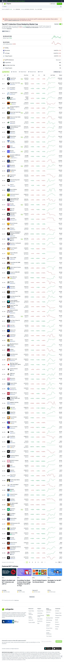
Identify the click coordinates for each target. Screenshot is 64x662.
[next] (45, 562)
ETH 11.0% (32, 9)
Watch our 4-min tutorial (32, 27)
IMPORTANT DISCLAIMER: (7, 652)
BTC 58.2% (27, 9)
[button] (32, 597)
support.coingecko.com (13, 20)
